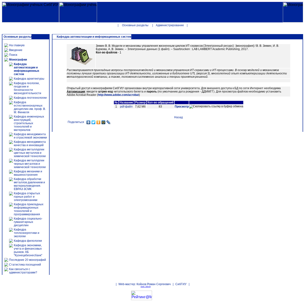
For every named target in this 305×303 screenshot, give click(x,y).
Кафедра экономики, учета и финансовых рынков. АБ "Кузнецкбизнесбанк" (28, 250)
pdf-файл (126, 106)
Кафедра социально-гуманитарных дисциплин (28, 222)
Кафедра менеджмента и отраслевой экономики (30, 136)
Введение (15, 50)
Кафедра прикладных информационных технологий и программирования (28, 209)
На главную (17, 45)
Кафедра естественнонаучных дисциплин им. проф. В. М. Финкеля (30, 107)
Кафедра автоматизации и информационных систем (26, 69)
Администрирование (170, 25)
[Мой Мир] (103, 122)
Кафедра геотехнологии (30, 97)
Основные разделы (135, 25)
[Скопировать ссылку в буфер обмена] (216, 106)
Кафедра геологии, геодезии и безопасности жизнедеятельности (27, 88)
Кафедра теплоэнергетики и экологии (26, 233)
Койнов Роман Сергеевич (154, 284)
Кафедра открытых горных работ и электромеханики (27, 197)
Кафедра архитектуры (29, 78)
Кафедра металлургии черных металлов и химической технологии (30, 164)
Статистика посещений (25, 264)
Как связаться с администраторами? (23, 270)
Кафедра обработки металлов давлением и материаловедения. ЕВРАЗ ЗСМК (29, 184)
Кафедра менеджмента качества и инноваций (30, 143)
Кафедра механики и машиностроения (28, 173)
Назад (178, 117)
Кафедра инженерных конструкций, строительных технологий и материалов (29, 123)
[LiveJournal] (108, 122)
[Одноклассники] (98, 122)
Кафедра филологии (28, 240)
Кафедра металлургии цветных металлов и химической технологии (30, 153)
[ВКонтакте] (88, 122)
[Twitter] (93, 122)
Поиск (13, 54)
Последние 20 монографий (27, 260)
